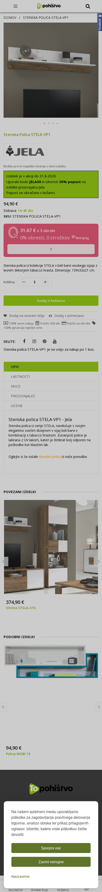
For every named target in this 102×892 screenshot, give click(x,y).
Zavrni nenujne (51, 862)
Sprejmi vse (51, 848)
